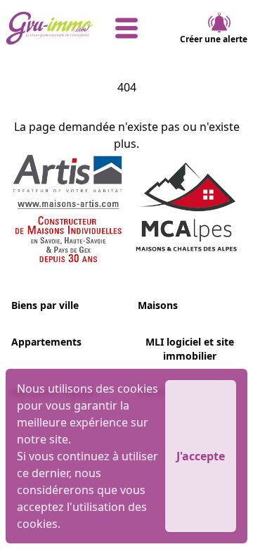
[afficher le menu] (126, 28)
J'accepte (200, 456)
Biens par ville (45, 305)
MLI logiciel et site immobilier (189, 348)
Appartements (46, 341)
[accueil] (46, 28)
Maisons (158, 305)
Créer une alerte (213, 39)
